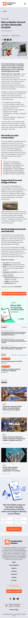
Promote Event (22, 355)
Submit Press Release (14, 591)
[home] (8, 3)
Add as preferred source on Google (14, 294)
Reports (14, 568)
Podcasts (14, 574)
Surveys (14, 571)
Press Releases (14, 565)
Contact (14, 580)
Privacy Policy (14, 609)
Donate (14, 577)
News (14, 562)
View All (24, 327)
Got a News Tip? (14, 586)
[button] (25, 4)
